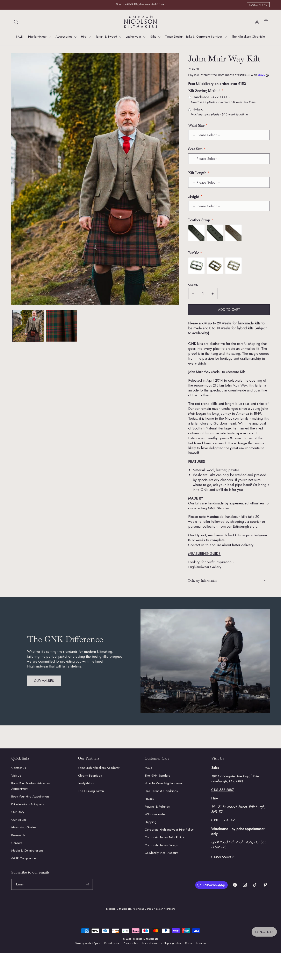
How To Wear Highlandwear (164, 783)
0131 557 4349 (223, 820)
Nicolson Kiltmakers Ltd (145, 939)
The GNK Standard (157, 775)
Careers (16, 843)
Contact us (196, 545)
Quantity (193, 285)
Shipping (150, 822)
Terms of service (150, 943)
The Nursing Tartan (91, 791)
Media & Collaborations (27, 850)
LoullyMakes (86, 783)
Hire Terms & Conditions (161, 791)
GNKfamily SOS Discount (161, 853)
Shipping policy (172, 943)
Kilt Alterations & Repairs (27, 804)
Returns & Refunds (157, 806)
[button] (15, 21)
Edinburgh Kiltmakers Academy (99, 768)
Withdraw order (155, 814)
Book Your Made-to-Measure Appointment (30, 786)
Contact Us (18, 768)
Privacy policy (130, 943)
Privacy (149, 798)
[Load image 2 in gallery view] (61, 326)
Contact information (195, 943)
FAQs (148, 768)
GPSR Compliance (23, 858)
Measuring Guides (23, 827)
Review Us (18, 835)
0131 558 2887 (222, 789)
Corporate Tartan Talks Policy (164, 837)
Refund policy (111, 943)
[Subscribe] (88, 884)
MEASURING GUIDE (204, 553)
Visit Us (16, 775)
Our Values (44, 680)
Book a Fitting (258, 4)
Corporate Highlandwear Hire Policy (169, 829)
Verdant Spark (92, 943)
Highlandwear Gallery (204, 567)
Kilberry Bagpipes (90, 775)
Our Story (17, 812)
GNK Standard (219, 508)
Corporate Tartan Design (161, 845)
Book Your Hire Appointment (30, 796)
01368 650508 (222, 857)
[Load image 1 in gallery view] (28, 326)
